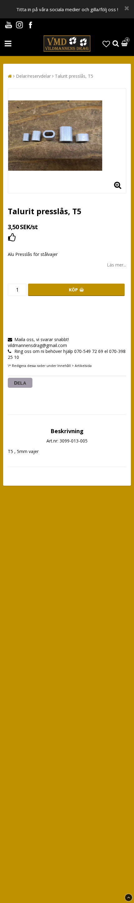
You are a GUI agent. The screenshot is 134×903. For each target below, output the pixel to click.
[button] (106, 43)
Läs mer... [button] (116, 265)
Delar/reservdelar (33, 76)
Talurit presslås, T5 (74, 76)
